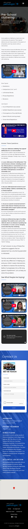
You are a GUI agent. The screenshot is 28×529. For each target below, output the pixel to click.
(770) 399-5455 (7, 429)
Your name (6, 378)
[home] (10, 3)
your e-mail (6, 384)
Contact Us (19, 511)
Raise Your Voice (10, 511)
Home (9, 509)
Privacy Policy (14, 514)
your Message (7, 390)
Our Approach (16, 509)
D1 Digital (17, 526)
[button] (23, 3)
